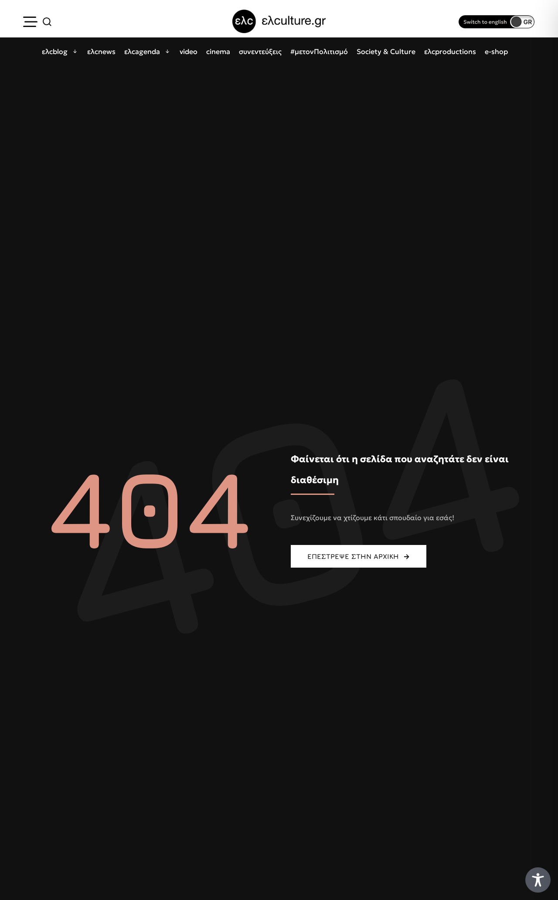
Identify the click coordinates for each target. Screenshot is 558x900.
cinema (218, 51)
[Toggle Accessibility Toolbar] (537, 879)
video (188, 51)
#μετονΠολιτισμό (319, 51)
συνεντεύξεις (260, 51)
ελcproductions (450, 51)
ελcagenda (142, 51)
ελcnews (101, 51)
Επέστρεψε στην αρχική (353, 556)
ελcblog (55, 51)
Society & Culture (386, 51)
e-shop (496, 51)
